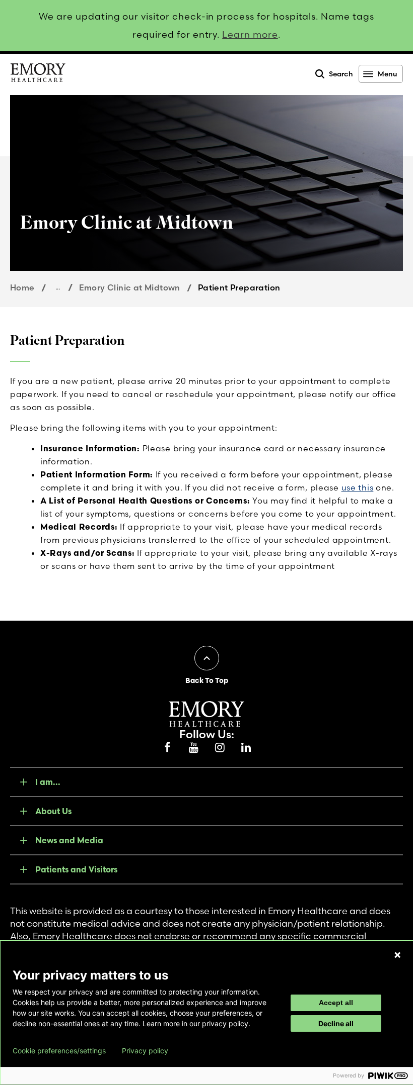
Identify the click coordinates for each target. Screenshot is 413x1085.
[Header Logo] (37, 74)
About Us (53, 811)
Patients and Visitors (76, 869)
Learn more (250, 34)
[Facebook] (167, 748)
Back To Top (206, 680)
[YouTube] (193, 748)
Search (341, 73)
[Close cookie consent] (397, 955)
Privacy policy (145, 1051)
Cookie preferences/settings (59, 1051)
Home (22, 287)
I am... (47, 782)
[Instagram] (220, 748)
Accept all (336, 1003)
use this (357, 487)
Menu (387, 73)
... (57, 286)
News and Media (69, 840)
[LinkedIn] (246, 748)
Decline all (336, 1023)
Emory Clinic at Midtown (129, 287)
